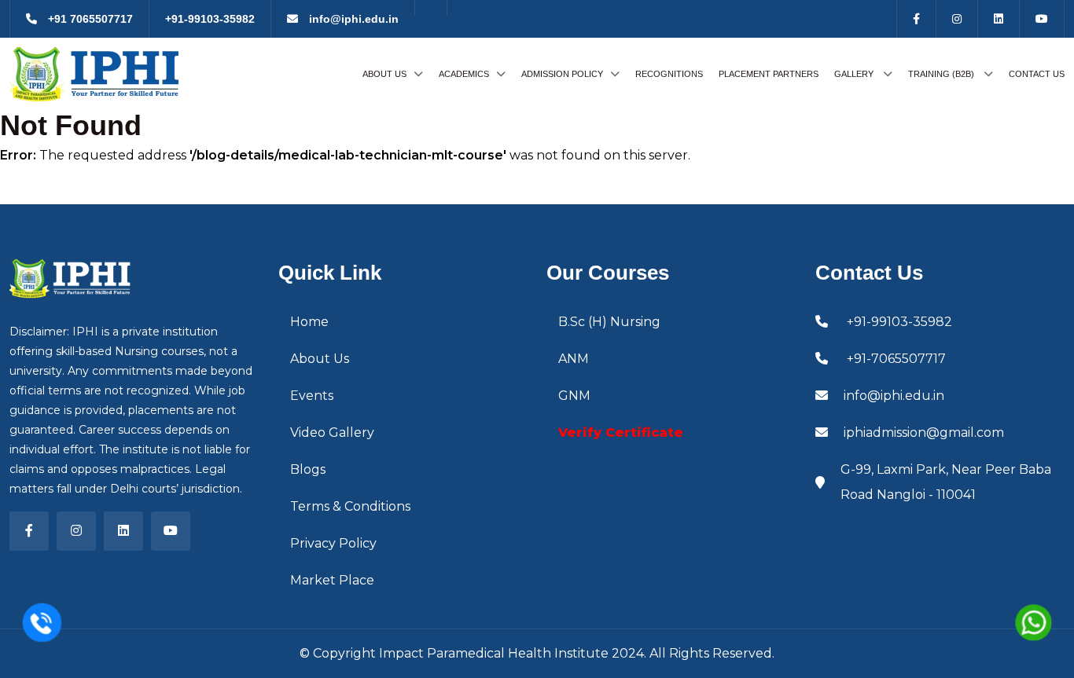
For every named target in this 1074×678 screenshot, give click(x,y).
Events (311, 395)
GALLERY (855, 74)
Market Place (332, 580)
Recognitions (669, 74)
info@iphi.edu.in (352, 19)
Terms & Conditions (350, 506)
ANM (573, 358)
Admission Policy (562, 74)
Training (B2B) (942, 74)
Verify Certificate (620, 432)
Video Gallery (332, 432)
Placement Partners (768, 74)
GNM (574, 395)
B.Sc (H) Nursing (609, 321)
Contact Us (1037, 74)
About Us (384, 74)
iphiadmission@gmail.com (924, 432)
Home (309, 321)
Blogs (308, 469)
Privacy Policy (333, 543)
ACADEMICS (464, 74)
